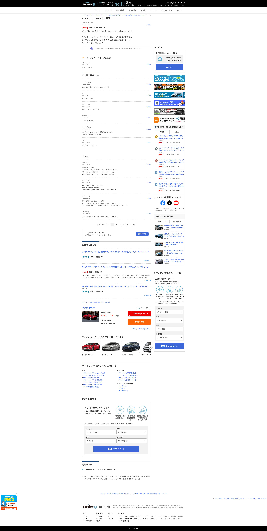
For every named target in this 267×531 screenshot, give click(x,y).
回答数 (177, 132)
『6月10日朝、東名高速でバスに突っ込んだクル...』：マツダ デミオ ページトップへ (240, 498)
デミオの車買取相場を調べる (142, 329)
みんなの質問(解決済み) (114, 15)
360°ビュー (97, 10)
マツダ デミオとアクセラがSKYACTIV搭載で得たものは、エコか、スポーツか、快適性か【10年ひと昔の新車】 (173, 252)
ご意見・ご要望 (176, 518)
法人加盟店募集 (165, 518)
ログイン (167, 3)
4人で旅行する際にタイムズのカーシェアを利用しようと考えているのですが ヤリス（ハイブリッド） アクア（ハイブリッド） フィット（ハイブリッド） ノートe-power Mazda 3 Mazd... (116, 286)
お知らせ (138, 516)
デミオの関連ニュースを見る (92, 384)
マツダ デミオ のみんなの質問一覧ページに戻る (96, 302)
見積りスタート (118, 449)
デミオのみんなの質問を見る (92, 382)
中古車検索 (120, 10)
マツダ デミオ (88, 308)
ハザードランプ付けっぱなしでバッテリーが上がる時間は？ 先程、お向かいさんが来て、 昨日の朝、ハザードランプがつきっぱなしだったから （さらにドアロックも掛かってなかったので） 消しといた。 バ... (171, 161)
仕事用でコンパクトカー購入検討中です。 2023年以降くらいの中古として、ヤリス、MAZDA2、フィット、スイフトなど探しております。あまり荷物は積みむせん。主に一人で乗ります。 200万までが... (116, 252)
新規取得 (173, 3)
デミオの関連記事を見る (91, 387)
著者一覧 (136, 518)
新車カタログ (90, 15)
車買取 (143, 10)
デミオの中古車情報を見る (127, 373)
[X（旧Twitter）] (104, 507)
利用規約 (173, 516)
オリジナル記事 (166, 10)
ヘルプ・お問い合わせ (124, 521)
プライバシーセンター (163, 516)
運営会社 (132, 516)
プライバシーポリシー (149, 516)
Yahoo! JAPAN (181, 3)
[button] (143, 308)
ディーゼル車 (123, 390)
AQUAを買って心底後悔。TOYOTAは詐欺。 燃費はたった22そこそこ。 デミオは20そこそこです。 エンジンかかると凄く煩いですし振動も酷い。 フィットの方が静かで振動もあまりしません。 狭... (171, 137)
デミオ (106, 15)
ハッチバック (123, 386)
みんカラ (110, 518)
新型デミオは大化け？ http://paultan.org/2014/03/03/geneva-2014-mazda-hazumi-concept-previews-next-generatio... (171, 173)
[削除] (16, 494)
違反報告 (149, 24)
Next (151, 346)
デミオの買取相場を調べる (127, 380)
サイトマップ (144, 518)
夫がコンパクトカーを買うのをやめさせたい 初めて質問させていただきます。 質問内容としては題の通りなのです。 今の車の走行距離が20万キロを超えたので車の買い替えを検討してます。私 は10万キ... (171, 185)
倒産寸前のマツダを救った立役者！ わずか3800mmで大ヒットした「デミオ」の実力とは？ (174, 235)
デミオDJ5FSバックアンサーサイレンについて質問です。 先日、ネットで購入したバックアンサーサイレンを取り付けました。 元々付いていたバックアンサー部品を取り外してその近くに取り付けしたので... (116, 267)
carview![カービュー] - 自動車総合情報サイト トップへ (150, 493)
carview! (84, 15)
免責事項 (180, 516)
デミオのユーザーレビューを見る (94, 373)
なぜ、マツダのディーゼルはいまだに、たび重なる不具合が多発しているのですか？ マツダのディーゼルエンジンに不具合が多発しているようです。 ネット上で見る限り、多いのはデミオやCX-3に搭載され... (171, 149)
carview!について (123, 516)
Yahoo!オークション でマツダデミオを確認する (99, 469)
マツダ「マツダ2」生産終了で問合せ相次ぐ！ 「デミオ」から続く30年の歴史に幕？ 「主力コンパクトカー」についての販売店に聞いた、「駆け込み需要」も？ (174, 260)
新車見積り (133, 10)
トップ (86, 10)
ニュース (153, 10)
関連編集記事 (177, 221)
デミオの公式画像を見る (91, 377)
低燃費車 (122, 388)
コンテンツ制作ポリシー (125, 518)
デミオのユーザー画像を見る (92, 380)
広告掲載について (154, 518)
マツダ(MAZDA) (99, 15)
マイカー (180, 10)
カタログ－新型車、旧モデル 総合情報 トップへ (114, 493)
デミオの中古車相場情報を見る (129, 375)
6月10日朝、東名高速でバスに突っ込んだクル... (133, 15)
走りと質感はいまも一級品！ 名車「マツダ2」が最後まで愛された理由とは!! (174, 227)
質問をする (142, 234)
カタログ (109, 10)
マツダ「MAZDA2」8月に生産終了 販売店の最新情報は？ (173, 243)
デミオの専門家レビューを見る (93, 375)
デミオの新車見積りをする (127, 377)
